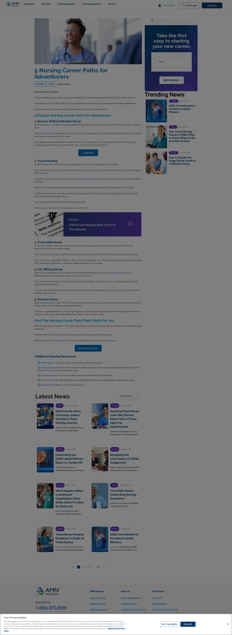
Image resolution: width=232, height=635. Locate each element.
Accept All (188, 624)
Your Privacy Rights (169, 624)
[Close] (228, 624)
